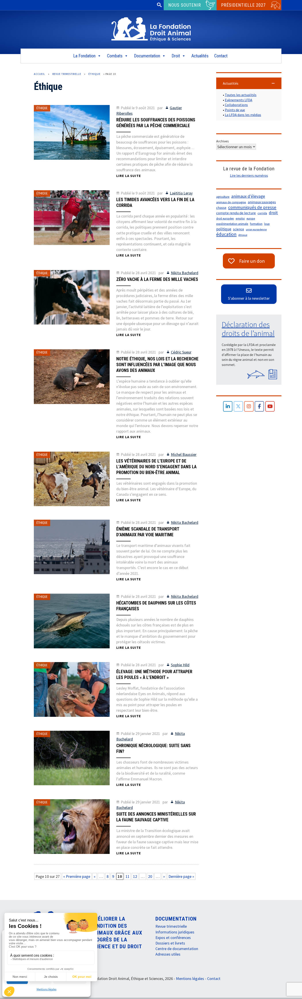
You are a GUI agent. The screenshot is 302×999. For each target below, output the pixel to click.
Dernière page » (181, 876)
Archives (222, 141)
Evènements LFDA (238, 100)
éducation (226, 234)
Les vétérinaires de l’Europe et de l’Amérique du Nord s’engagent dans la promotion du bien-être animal (156, 466)
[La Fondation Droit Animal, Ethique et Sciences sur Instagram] (249, 406)
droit (273, 212)
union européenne (256, 229)
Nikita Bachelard (184, 272)
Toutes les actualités (240, 95)
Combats (114, 55)
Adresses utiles (167, 954)
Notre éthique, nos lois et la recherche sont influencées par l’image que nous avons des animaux (157, 364)
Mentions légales (46, 989)
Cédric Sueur (181, 352)
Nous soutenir (184, 5)
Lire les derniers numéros (249, 175)
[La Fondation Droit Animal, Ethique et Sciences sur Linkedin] (228, 406)
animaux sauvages (262, 202)
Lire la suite (128, 175)
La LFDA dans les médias (243, 115)
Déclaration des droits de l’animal (248, 329)
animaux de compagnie (231, 202)
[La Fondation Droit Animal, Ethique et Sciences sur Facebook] (259, 406)
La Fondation (84, 55)
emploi (240, 218)
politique (223, 229)
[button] (248, 83)
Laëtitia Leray (181, 193)
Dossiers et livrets (170, 943)
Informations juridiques (174, 932)
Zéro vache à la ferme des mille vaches (157, 279)
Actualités (199, 55)
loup (267, 224)
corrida (262, 213)
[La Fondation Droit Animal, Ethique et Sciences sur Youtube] (270, 406)
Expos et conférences (173, 937)
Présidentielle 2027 (243, 5)
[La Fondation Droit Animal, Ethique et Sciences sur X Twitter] (238, 406)
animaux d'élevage (248, 196)
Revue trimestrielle (66, 74)
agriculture (222, 197)
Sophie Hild (180, 664)
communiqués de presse (252, 207)
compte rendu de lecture (236, 213)
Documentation (147, 55)
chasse (221, 208)
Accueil (39, 74)
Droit (176, 55)
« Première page (76, 876)
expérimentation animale (232, 224)
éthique (242, 235)
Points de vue (235, 110)
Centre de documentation (176, 948)
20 (150, 876)
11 (128, 876)
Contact (220, 55)
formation (256, 224)
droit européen (225, 218)
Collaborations (236, 105)
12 (135, 876)
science (238, 229)
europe (251, 218)
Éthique (94, 74)
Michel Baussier (184, 454)
